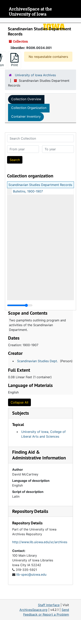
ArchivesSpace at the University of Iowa (30, 11)
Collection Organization (28, 108)
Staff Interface (49, 605)
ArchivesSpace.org (33, 610)
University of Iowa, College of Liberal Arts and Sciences (43, 434)
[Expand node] (77, 20)
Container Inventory (26, 116)
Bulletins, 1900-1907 (28, 191)
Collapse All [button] (19, 402)
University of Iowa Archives (35, 75)
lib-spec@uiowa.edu (31, 574)
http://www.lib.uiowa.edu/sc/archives (39, 542)
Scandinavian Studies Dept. (37, 361)
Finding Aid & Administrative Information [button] (39, 455)
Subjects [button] (20, 413)
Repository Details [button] (30, 511)
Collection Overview (26, 99)
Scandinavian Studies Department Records (40, 185)
